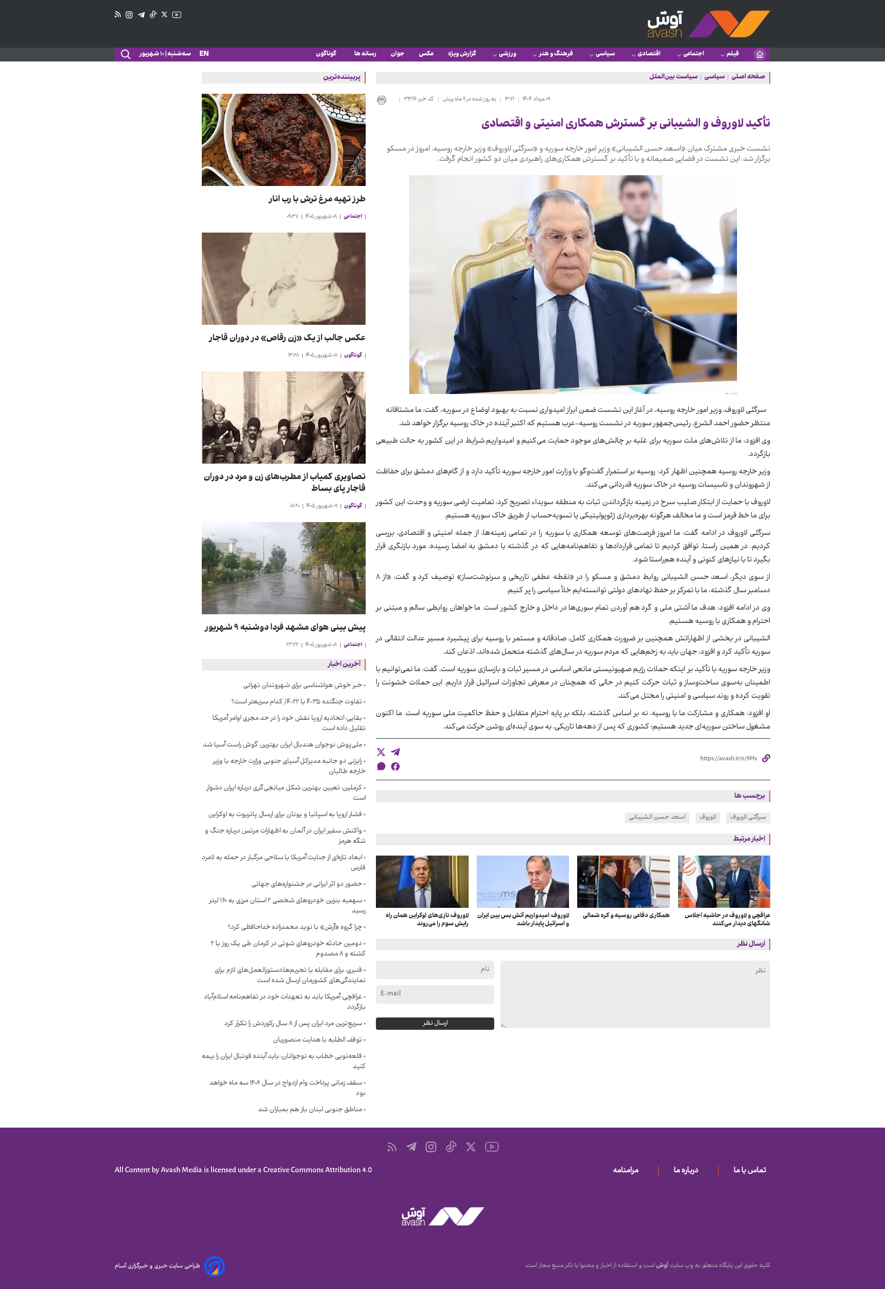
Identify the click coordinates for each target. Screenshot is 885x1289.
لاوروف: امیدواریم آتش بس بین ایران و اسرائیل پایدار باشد (523, 920)
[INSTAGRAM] (129, 15)
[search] (125, 55)
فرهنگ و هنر (556, 54)
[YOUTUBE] (176, 14)
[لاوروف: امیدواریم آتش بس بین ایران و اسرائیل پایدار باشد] (523, 882)
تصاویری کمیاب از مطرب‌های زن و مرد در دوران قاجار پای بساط (285, 483)
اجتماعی (693, 54)
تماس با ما (752, 1171)
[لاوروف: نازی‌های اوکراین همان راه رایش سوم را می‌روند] (422, 882)
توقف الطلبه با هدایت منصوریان (317, 1040)
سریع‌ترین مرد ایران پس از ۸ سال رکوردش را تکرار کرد (293, 1024)
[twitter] (381, 752)
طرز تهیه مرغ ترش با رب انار (317, 200)
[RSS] (118, 15)
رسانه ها (365, 54)
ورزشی (507, 54)
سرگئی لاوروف (748, 817)
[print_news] (385, 100)
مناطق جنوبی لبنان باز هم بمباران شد (310, 1110)
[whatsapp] (381, 766)
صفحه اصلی (748, 77)
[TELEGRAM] (141, 15)
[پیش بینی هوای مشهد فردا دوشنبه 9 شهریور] (284, 568)
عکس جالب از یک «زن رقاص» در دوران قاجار (287, 339)
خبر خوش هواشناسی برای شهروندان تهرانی (302, 686)
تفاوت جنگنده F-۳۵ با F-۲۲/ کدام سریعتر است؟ (296, 702)
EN (204, 54)
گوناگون (328, 54)
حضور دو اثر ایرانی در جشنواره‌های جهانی (306, 884)
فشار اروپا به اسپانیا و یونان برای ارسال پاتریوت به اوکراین (285, 815)
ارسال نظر (435, 1024)
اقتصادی (649, 54)
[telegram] (395, 752)
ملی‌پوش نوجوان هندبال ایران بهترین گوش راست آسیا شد (282, 745)
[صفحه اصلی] (759, 54)
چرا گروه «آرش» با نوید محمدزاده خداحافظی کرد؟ (295, 927)
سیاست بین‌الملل (673, 77)
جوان (398, 54)
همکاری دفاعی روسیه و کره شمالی (626, 916)
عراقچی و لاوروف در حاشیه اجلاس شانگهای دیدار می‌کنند (727, 920)
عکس (426, 54)
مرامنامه (628, 1171)
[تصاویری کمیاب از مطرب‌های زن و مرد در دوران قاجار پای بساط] (284, 417)
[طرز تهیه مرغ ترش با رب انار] (284, 140)
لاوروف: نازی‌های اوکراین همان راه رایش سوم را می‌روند (427, 920)
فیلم (733, 54)
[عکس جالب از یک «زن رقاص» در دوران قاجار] (284, 279)
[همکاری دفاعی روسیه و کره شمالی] (623, 882)
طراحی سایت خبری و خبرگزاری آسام (157, 1266)
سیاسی (605, 54)
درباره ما (688, 1171)
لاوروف (708, 817)
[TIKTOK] (153, 15)
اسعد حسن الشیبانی (657, 817)
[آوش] (708, 23)
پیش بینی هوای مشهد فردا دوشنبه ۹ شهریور (285, 628)
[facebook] (395, 766)
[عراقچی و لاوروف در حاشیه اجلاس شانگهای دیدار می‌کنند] (724, 882)
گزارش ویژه (462, 54)
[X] (164, 15)
